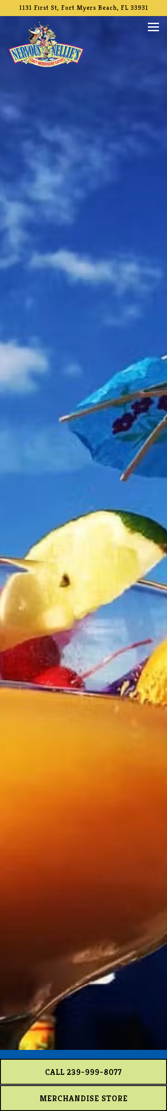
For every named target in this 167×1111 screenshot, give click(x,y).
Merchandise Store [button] (84, 1098)
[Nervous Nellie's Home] (47, 43)
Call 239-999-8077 (83, 1072)
